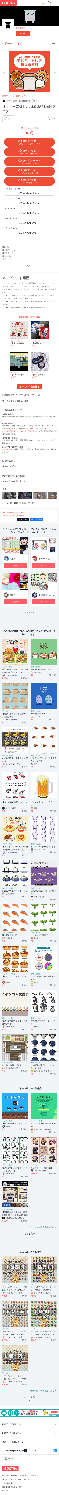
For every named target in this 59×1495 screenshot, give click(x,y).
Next (54, 71)
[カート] (34, 101)
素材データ (7, 96)
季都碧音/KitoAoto (46, 595)
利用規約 (14, 1475)
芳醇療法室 (20, 28)
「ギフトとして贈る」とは (16, 400)
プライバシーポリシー (22, 1479)
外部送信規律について (10, 1483)
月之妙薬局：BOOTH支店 (29, 317)
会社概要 (5, 1475)
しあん (13, 559)
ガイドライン (7, 1479)
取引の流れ (10, 461)
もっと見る (29, 613)
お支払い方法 (10, 466)
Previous (4, 71)
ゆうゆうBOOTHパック (30, 431)
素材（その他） (22, 96)
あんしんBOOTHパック (11, 431)
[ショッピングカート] (50, 3)
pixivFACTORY (7, 449)
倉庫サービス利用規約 (28, 1475)
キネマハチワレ (45, 559)
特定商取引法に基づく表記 (13, 476)
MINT (12, 595)
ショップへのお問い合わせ (13, 481)
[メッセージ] (19, 43)
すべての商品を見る (29, 386)
